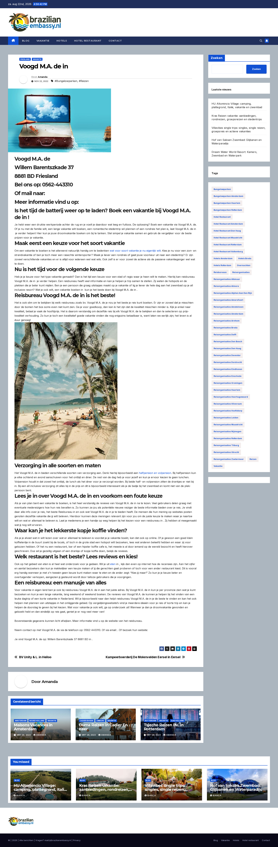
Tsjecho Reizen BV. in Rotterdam (164, 727)
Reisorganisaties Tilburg (226, 445)
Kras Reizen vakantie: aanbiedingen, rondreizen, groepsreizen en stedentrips (106, 789)
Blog (25, 40)
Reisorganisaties (241, 272)
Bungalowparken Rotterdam (228, 210)
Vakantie (43, 40)
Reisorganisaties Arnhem (227, 321)
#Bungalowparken (66, 81)
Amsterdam (20, 721)
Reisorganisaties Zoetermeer (229, 459)
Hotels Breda (244, 258)
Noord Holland (36, 721)
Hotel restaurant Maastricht (228, 237)
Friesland (25, 59)
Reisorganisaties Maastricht (228, 424)
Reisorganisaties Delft (225, 334)
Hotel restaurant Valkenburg (228, 251)
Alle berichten (26, 840)
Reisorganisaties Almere (226, 286)
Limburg (100, 721)
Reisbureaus (220, 272)
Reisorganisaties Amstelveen (228, 307)
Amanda (42, 76)
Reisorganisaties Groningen (228, 383)
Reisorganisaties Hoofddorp (228, 410)
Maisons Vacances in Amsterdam (33, 727)
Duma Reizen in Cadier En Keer (103, 727)
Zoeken (256, 69)
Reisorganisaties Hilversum (228, 404)
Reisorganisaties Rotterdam (228, 438)
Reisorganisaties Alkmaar (227, 279)
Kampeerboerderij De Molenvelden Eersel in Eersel (143, 657)
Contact (115, 40)
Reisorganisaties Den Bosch (228, 341)
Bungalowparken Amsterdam (228, 196)
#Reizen (84, 81)
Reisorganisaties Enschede (227, 376)
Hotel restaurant (88, 40)
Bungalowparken (222, 189)
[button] (261, 40)
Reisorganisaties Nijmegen (227, 431)
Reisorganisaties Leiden (226, 417)
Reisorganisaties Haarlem (227, 390)
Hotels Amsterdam (223, 258)
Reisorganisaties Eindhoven (228, 369)
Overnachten (243, 265)
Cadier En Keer (86, 721)
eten (113, 564)
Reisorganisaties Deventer (227, 355)
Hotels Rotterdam (222, 265)
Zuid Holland (177, 721)
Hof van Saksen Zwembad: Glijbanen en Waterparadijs (236, 787)
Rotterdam (150, 721)
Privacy (76, 840)
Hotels (61, 40)
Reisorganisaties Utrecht (226, 452)
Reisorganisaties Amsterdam (228, 314)
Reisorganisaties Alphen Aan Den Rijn (233, 293)
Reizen (253, 459)
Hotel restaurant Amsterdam (228, 224)
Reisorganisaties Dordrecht (228, 362)
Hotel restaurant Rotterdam (228, 244)
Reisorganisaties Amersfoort (228, 300)
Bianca (20, 795)
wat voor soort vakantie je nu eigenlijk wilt (135, 250)
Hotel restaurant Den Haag (227, 231)
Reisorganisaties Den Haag (227, 348)
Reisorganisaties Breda (225, 327)
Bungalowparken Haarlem (227, 203)
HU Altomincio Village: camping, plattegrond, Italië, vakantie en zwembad (40, 789)
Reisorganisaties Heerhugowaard (231, 397)
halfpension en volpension (155, 473)
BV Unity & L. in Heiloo (35, 657)
